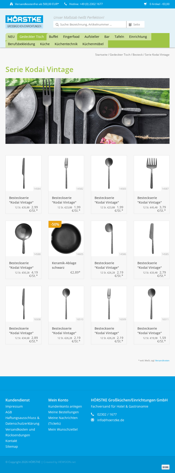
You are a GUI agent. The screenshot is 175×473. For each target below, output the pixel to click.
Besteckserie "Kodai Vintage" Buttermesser (149, 265)
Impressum (14, 406)
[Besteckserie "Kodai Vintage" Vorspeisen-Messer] (23, 173)
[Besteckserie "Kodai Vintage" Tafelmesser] (23, 304)
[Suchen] (55, 25)
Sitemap (11, 446)
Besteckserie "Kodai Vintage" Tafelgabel (107, 330)
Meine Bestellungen (63, 412)
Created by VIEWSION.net (60, 462)
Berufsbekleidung (21, 44)
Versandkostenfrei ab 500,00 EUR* (37, 4)
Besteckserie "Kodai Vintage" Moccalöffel (107, 265)
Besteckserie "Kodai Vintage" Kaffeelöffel (149, 330)
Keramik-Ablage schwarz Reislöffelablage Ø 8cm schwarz (66, 265)
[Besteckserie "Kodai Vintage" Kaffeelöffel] (152, 304)
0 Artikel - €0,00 (159, 4)
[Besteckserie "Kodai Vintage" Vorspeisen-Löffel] (109, 173)
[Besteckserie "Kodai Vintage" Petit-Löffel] (23, 238)
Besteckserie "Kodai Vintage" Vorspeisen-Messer (21, 200)
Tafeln (119, 36)
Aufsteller (92, 36)
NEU (11, 36)
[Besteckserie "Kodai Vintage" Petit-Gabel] (152, 173)
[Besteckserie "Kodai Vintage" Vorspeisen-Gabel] (66, 173)
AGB (8, 412)
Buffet (53, 36)
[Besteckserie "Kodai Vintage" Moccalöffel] (109, 238)
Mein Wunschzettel (63, 429)
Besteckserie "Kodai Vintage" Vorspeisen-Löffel (108, 200)
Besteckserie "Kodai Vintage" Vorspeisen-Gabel (65, 200)
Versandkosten (162, 360)
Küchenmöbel (93, 44)
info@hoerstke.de (110, 420)
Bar (107, 36)
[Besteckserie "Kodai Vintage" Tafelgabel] (109, 304)
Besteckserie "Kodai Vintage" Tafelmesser (21, 330)
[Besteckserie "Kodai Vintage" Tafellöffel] (66, 304)
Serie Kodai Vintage (157, 55)
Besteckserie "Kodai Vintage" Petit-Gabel (149, 200)
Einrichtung (138, 36)
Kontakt (11, 441)
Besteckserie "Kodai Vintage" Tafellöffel (64, 330)
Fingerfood (71, 36)
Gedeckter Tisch (32, 36)
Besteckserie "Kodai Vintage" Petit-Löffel (21, 265)
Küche (45, 44)
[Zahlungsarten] (165, 467)
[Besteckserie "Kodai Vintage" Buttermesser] (152, 238)
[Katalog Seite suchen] (128, 25)
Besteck (138, 55)
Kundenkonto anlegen (65, 406)
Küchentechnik (66, 44)
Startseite (101, 55)
